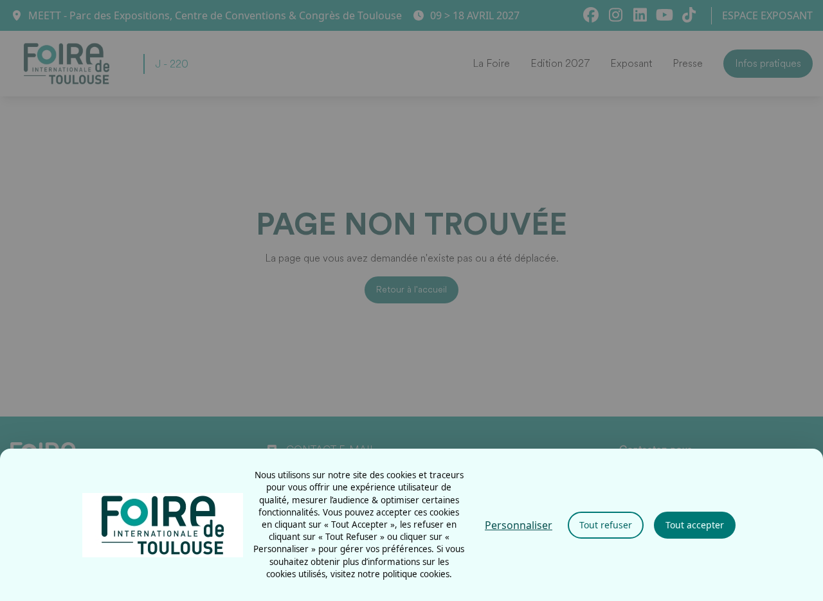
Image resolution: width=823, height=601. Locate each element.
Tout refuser (605, 525)
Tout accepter (694, 525)
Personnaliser (518, 525)
